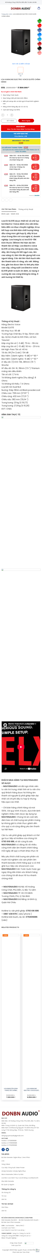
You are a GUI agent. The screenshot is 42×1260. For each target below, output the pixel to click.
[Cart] (38, 8)
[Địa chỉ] (39, 53)
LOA (10, 14)
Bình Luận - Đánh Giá (10, 214)
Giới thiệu (5, 1207)
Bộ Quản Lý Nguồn (8, 1185)
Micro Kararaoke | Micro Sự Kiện (12, 1174)
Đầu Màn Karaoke (8, 1181)
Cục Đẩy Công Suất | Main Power (13, 1168)
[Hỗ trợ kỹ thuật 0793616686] (39, 25)
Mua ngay (26, 121)
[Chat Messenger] (39, 35)
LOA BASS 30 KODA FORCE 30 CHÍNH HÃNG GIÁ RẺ (11, 1089)
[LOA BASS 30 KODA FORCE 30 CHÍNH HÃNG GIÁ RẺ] (11, 1010)
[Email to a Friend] (10, 200)
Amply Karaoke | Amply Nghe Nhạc (14, 1171)
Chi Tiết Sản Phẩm (9, 209)
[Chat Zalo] (39, 39)
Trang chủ (5, 14)
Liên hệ (4, 1199)
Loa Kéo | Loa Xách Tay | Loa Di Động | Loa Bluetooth (20, 1178)
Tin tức (4, 1196)
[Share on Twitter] (6, 200)
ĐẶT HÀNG (10, 121)
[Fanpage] (39, 30)
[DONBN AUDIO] (21, 8)
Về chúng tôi (6, 1192)
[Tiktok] (39, 48)
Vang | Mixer (6, 1164)
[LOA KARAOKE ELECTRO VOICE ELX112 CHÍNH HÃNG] (31, 1010)
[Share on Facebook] (2, 200)
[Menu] (3, 8)
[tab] (9, 209)
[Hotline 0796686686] (39, 21)
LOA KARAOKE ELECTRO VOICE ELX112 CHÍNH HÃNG (32, 1089)
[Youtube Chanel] (39, 44)
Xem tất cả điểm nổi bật (21, 64)
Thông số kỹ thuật (25, 209)
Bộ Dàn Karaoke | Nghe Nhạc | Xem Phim (16, 1157)
